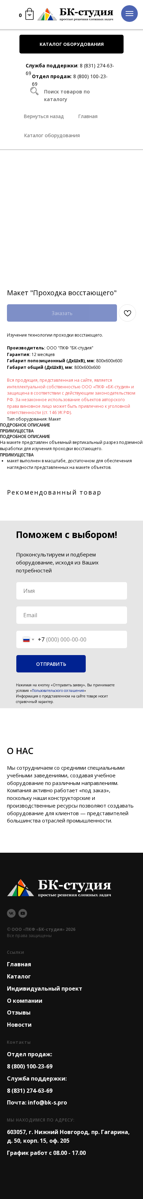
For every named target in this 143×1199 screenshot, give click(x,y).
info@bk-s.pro (47, 1102)
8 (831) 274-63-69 (29, 1090)
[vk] (11, 913)
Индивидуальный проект (44, 988)
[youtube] (22, 913)
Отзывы (19, 1012)
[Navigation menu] (129, 13)
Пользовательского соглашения (58, 690)
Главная (19, 964)
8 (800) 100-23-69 (29, 1066)
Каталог (19, 976)
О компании (24, 1000)
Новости (19, 1024)
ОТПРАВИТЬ (51, 664)
